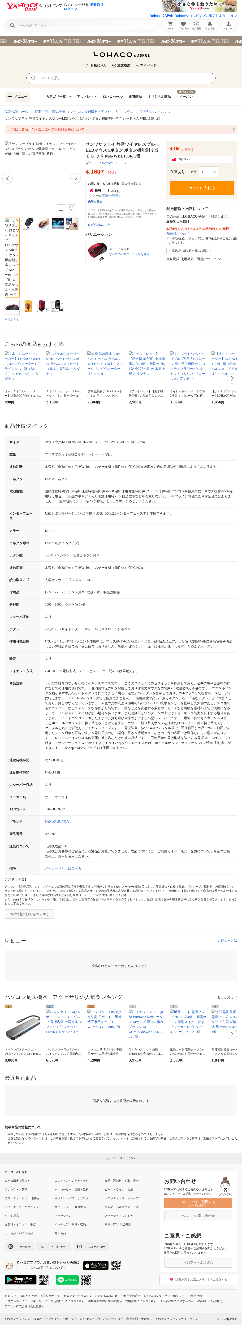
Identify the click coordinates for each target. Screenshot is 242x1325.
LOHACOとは (28, 1296)
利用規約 (132, 1318)
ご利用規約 (195, 1296)
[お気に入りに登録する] (72, 208)
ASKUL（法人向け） (210, 1301)
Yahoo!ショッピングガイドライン (177, 1318)
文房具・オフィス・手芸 (20, 1224)
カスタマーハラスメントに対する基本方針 (90, 1296)
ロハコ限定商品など (17, 1180)
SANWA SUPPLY (114, 163)
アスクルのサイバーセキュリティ (26, 1301)
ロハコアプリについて (46, 1267)
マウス (129, 112)
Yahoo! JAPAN (161, 15)
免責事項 (146, 1318)
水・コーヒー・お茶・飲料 (72, 1189)
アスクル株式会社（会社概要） (24, 1306)
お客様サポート (50, 1296)
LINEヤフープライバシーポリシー (55, 1318)
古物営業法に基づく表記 (140, 1301)
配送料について (178, 234)
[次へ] (75, 178)
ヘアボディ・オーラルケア (122, 1198)
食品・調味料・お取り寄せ (122, 1180)
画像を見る (12, 319)
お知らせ (10, 1296)
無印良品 (60, 1233)
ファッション (63, 1215)
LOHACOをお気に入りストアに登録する (201, 1279)
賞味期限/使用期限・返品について (191, 259)
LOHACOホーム (16, 112)
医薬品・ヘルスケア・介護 (122, 1207)
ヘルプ (232, 15)
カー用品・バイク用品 (19, 1233)
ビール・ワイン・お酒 (119, 1189)
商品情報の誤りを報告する (29, 914)
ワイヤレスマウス (153, 112)
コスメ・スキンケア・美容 (72, 1180)
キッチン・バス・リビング (72, 1198)
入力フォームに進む (198, 1262)
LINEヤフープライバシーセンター (101, 1318)
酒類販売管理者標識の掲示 (105, 1301)
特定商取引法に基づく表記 (68, 1301)
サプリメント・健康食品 (70, 1207)
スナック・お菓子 (16, 1189)
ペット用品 (12, 1215)
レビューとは (227, 940)
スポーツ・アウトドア (119, 1215)
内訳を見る (95, 201)
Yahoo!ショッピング (17, 1318)
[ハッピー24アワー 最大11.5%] (121, 41)
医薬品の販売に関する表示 (177, 1301)
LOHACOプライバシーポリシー (164, 1296)
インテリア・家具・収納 (70, 1224)
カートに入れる (202, 188)
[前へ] (7, 178)
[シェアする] (61, 208)
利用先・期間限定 (110, 195)
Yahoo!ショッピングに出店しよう (200, 15)
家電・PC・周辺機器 (50, 112)
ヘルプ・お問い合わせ (198, 1216)
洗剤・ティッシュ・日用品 (22, 1198)
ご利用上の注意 (131, 1296)
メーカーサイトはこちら (63, 868)
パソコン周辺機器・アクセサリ (94, 112)
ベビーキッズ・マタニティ (22, 1207)
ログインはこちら (99, 224)
